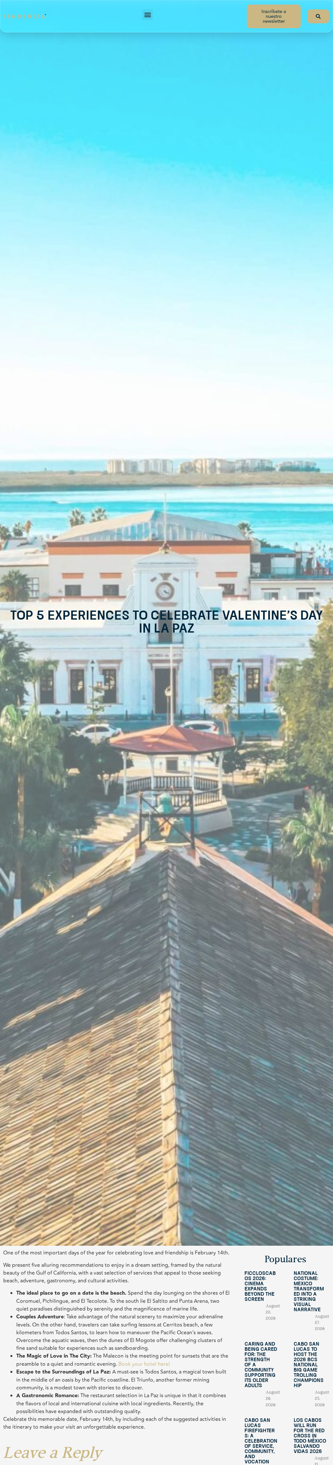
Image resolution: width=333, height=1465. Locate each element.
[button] (147, 14)
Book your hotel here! (144, 1364)
